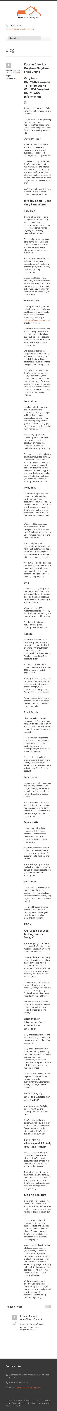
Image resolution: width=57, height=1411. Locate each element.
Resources (46, 1403)
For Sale (27, 1403)
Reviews (9, 1406)
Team (14, 1403)
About (20, 1403)
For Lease (36, 1403)
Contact (17, 1406)
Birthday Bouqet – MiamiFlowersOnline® (31, 1317)
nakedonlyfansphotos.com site (37, 320)
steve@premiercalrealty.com (21, 29)
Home (8, 1403)
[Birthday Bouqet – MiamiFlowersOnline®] (15, 1317)
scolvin (17, 73)
